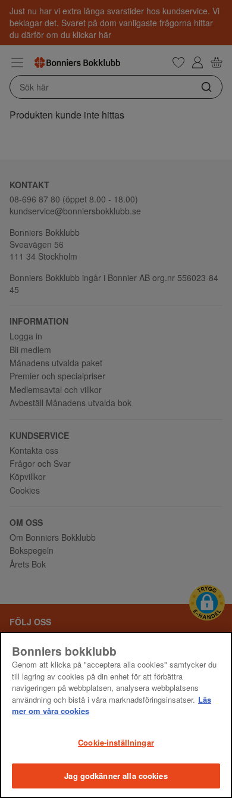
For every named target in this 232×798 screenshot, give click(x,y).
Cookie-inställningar (116, 742)
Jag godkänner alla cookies (115, 775)
